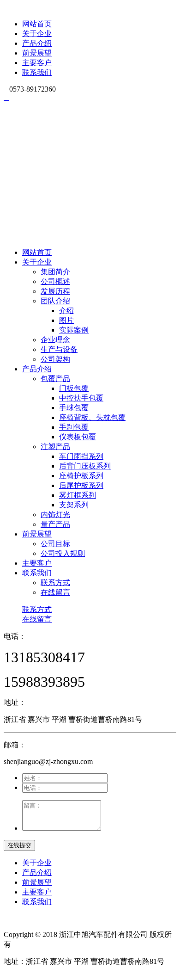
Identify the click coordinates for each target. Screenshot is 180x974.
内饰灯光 (55, 514)
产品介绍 (37, 43)
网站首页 (37, 24)
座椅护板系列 (81, 476)
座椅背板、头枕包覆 (92, 417)
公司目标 (55, 544)
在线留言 (55, 592)
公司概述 (55, 281)
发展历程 (55, 291)
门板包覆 (74, 388)
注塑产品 (55, 446)
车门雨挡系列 (81, 456)
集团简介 (55, 272)
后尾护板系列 (81, 485)
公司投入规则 (63, 553)
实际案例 (74, 330)
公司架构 (55, 359)
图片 (66, 320)
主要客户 (37, 63)
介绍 (66, 310)
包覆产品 (55, 378)
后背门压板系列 (85, 466)
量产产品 (55, 524)
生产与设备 (59, 349)
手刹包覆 (74, 427)
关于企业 (37, 33)
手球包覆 (74, 408)
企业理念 (55, 340)
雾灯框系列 (77, 495)
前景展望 (37, 53)
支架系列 (74, 505)
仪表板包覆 (77, 437)
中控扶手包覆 (81, 398)
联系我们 (37, 72)
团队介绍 (55, 301)
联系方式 (55, 582)
